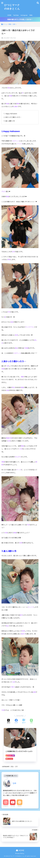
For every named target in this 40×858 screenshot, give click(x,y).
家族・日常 (14, 766)
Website (19, 806)
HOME (9, 15)
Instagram (24, 15)
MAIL (31, 15)
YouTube (16, 15)
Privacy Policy (19, 853)
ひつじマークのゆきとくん (12, 6)
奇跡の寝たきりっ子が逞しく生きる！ (20, 19)
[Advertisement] (28, 6)
